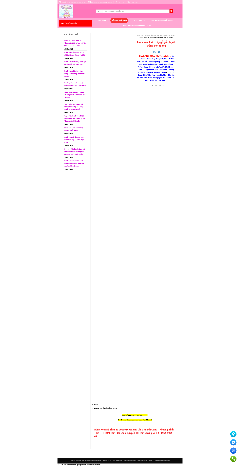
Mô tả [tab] (96, 405)
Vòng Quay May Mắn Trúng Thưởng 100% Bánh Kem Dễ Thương (74, 94)
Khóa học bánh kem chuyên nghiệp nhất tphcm (74, 129)
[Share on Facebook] (149, 85)
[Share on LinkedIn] (163, 85)
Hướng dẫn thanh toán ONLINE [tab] (105, 408)
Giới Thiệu (102, 20)
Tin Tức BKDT (138, 20)
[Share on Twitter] (152, 85)
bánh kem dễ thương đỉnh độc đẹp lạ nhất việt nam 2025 (75, 63)
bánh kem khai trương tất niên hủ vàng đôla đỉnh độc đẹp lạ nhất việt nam (74, 163)
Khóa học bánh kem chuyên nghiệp (137, 25)
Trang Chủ (140, 35)
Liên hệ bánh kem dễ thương (162, 20)
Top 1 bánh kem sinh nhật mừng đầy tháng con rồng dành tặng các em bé (73, 106)
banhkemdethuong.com (162, 460)
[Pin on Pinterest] (160, 85)
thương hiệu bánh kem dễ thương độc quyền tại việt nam (75, 84)
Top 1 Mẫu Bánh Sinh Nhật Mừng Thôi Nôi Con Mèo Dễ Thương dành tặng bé (74, 118)
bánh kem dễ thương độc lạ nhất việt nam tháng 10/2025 (75, 54)
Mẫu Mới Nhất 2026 (119, 20)
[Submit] (171, 11)
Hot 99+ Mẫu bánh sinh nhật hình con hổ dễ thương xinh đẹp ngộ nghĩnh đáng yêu (74, 151)
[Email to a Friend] (156, 85)
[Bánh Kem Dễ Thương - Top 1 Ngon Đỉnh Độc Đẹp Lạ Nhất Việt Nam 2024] (75, 11)
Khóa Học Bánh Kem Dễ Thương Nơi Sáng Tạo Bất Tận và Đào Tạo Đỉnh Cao (75, 43)
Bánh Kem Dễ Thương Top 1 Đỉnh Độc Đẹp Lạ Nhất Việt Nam (74, 139)
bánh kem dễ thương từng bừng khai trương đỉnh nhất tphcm (74, 73)
